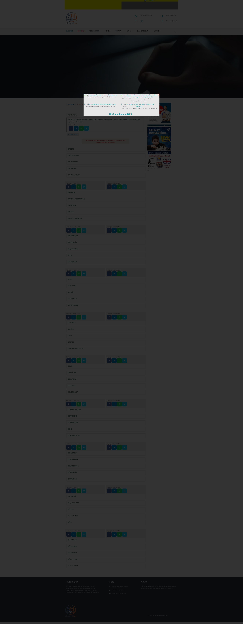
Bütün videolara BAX (120, 114)
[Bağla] (158, 94)
